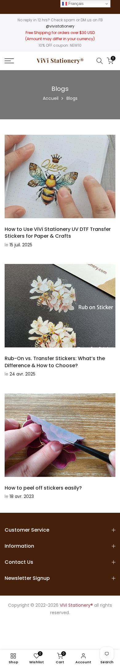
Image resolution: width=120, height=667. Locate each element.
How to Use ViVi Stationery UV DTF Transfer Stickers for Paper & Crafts (58, 233)
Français (75, 3)
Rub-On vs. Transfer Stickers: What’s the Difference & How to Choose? (55, 362)
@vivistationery (60, 26)
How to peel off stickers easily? (43, 487)
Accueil (50, 98)
